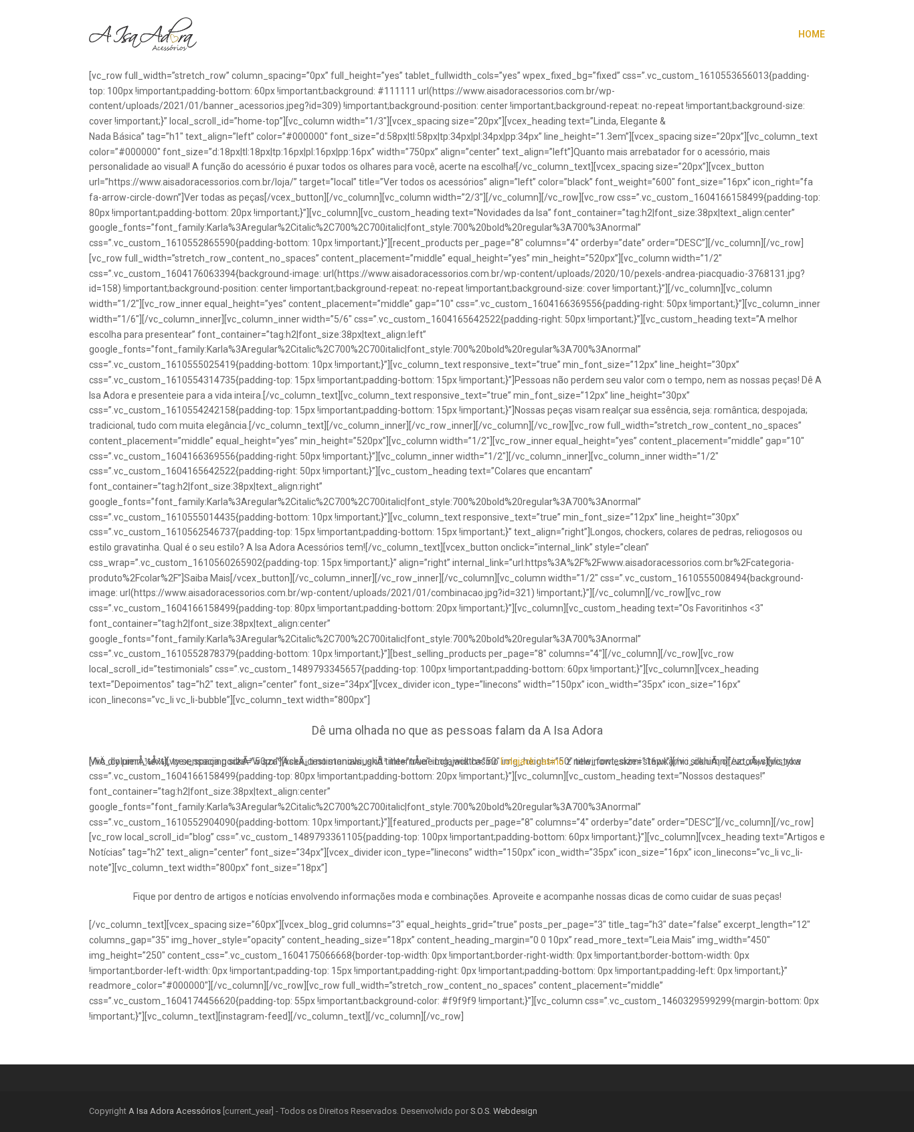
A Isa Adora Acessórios (174, 1111)
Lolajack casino (532, 761)
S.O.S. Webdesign (503, 1111)
